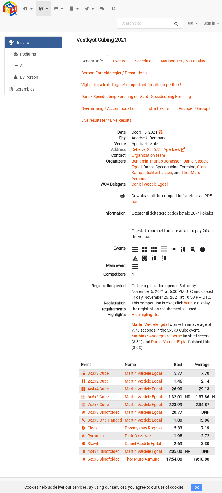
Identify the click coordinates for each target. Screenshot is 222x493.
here (135, 201)
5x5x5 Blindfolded (103, 459)
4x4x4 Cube (98, 389)
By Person (28, 77)
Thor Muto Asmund (142, 459)
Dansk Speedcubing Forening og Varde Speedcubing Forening (136, 96)
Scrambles (24, 89)
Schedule (143, 61)
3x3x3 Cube (98, 373)
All (21, 65)
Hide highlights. (145, 314)
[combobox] (150, 23)
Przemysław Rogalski (144, 428)
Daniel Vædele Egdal (150, 184)
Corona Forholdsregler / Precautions (114, 73)
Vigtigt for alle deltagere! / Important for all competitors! (131, 84)
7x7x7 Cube (98, 404)
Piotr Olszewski (138, 435)
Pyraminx (96, 435)
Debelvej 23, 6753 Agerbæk (156, 149)
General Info (92, 61)
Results (22, 42)
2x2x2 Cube (98, 381)
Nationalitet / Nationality (183, 61)
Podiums (27, 54)
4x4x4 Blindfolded (103, 451)
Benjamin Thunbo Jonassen (157, 161)
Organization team (148, 155)
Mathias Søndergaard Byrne (157, 336)
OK (197, 488)
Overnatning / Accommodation (109, 108)
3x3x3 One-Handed (104, 420)
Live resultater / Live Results (106, 120)
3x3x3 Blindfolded (103, 412)
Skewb (93, 443)
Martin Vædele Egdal (150, 324)
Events (119, 61)
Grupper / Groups (194, 108)
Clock (92, 428)
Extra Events (158, 108)
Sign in (210, 23)
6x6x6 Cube (98, 396)
